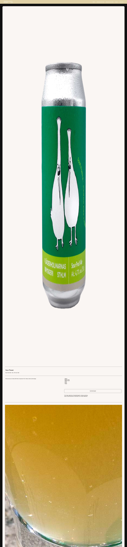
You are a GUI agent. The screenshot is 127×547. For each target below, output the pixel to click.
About (116, 1)
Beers (94, 1)
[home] (7, 2)
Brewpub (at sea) (100, 1)
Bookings (122, 1)
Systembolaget (93, 391)
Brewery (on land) (109, 1)
